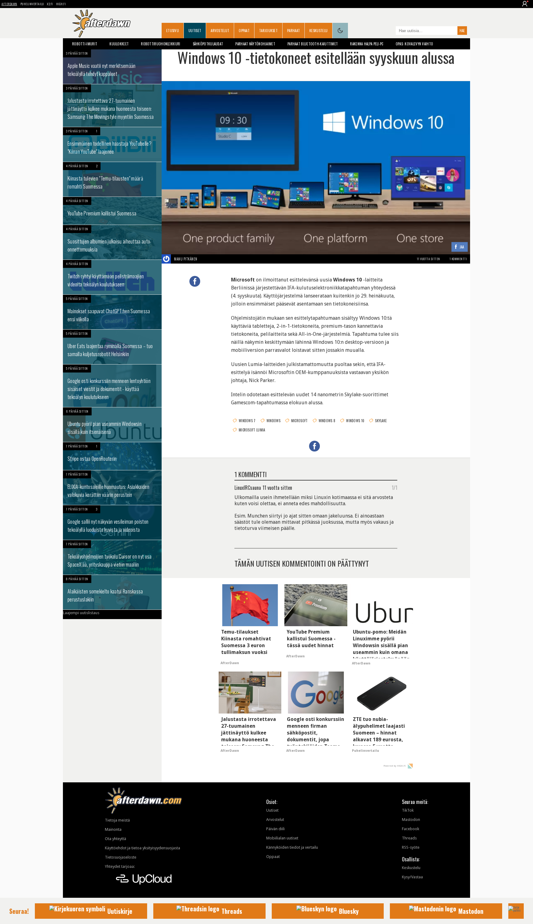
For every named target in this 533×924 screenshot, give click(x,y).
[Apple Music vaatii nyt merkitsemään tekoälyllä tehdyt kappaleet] (112, 66)
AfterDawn (9, 4)
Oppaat (244, 30)
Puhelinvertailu (32, 4)
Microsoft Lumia (252, 429)
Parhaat (293, 30)
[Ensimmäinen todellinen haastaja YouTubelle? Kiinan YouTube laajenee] (112, 144)
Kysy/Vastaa (412, 877)
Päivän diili (275, 828)
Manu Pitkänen (185, 258)
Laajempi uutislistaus (81, 612)
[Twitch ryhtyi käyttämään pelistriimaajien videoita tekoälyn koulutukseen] (112, 277)
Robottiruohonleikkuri (160, 43)
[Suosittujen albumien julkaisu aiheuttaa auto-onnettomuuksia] (112, 242)
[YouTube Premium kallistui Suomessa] (112, 211)
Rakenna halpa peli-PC (366, 43)
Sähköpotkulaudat (208, 43)
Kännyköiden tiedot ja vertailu (292, 847)
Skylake (381, 420)
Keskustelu (318, 30)
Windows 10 (355, 420)
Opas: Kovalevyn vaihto (414, 43)
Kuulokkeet (119, 43)
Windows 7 (247, 420)
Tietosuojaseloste (120, 857)
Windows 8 (327, 420)
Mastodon (411, 819)
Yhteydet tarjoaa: (120, 866)
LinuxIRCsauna (247, 487)
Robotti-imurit (84, 43)
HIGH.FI (61, 4)
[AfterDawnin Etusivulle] (101, 23)
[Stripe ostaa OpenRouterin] (112, 456)
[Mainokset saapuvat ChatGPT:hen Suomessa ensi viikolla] (112, 312)
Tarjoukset (268, 30)
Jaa (462, 247)
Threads (409, 838)
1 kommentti (458, 258)
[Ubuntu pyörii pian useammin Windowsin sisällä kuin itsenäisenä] (112, 424)
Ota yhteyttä (115, 838)
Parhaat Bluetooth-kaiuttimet (312, 43)
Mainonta (113, 829)
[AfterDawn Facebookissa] (389, 31)
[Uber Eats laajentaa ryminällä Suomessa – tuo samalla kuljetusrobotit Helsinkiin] (112, 347)
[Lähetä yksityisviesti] (204, 259)
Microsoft (299, 420)
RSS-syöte (410, 847)
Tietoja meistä (117, 820)
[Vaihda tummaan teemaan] (340, 30)
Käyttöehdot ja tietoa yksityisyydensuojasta (142, 848)
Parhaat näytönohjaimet (255, 43)
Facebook (410, 828)
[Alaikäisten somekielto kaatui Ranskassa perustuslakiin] (112, 592)
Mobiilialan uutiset (282, 838)
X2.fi (50, 4)
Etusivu (172, 30)
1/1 (394, 487)
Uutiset (194, 30)
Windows (273, 420)
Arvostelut (220, 30)
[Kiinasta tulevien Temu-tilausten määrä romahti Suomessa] (112, 179)
